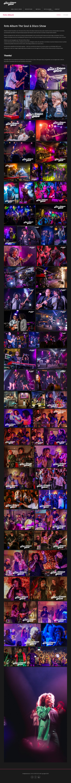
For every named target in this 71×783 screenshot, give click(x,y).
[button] (16, 77)
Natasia (38, 9)
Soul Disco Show (16, 9)
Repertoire (28, 9)
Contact (57, 9)
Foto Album (47, 9)
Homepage (59, 15)
